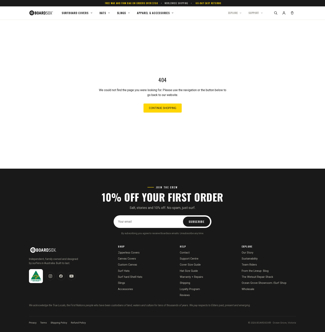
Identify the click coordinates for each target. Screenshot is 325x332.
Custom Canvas (127, 264)
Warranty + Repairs (191, 277)
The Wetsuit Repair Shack (257, 277)
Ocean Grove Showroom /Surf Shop (264, 283)
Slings (121, 13)
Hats (102, 13)
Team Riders (249, 264)
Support (253, 13)
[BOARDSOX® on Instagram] (50, 276)
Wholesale (248, 289)
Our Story (247, 252)
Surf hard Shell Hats (130, 277)
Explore (233, 13)
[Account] (284, 13)
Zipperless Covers (129, 252)
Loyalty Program (190, 289)
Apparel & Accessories (153, 13)
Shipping (185, 283)
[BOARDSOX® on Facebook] (61, 276)
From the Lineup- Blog (255, 271)
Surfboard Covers (75, 13)
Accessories (125, 289)
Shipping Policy (59, 322)
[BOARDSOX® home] (41, 13)
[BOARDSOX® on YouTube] (71, 276)
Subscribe (196, 221)
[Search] (275, 13)
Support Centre (189, 258)
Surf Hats (124, 271)
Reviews (185, 295)
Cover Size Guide (190, 264)
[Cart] (292, 13)
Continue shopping (162, 108)
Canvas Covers (127, 258)
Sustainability (250, 258)
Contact (185, 252)
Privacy (32, 322)
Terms (43, 322)
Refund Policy (78, 322)
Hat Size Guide (189, 271)
